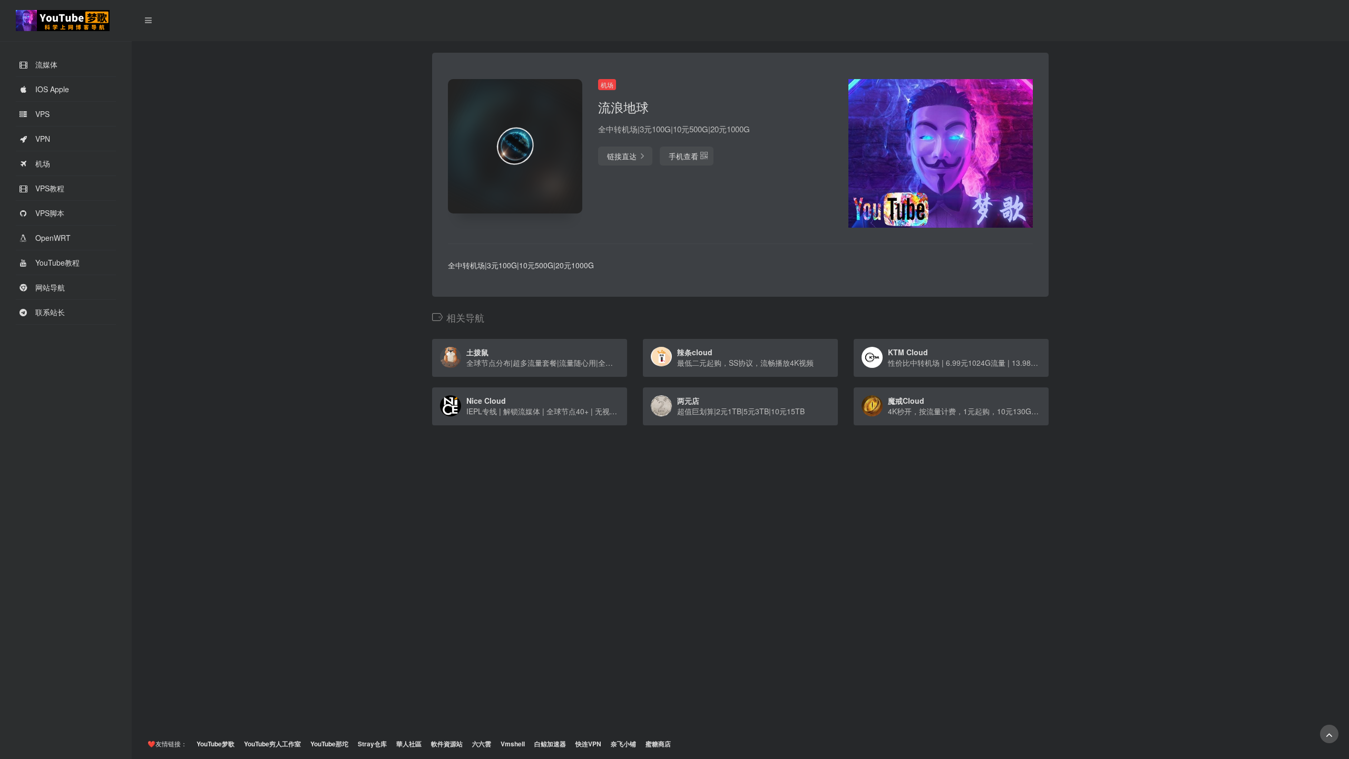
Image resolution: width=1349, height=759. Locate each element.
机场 (607, 84)
